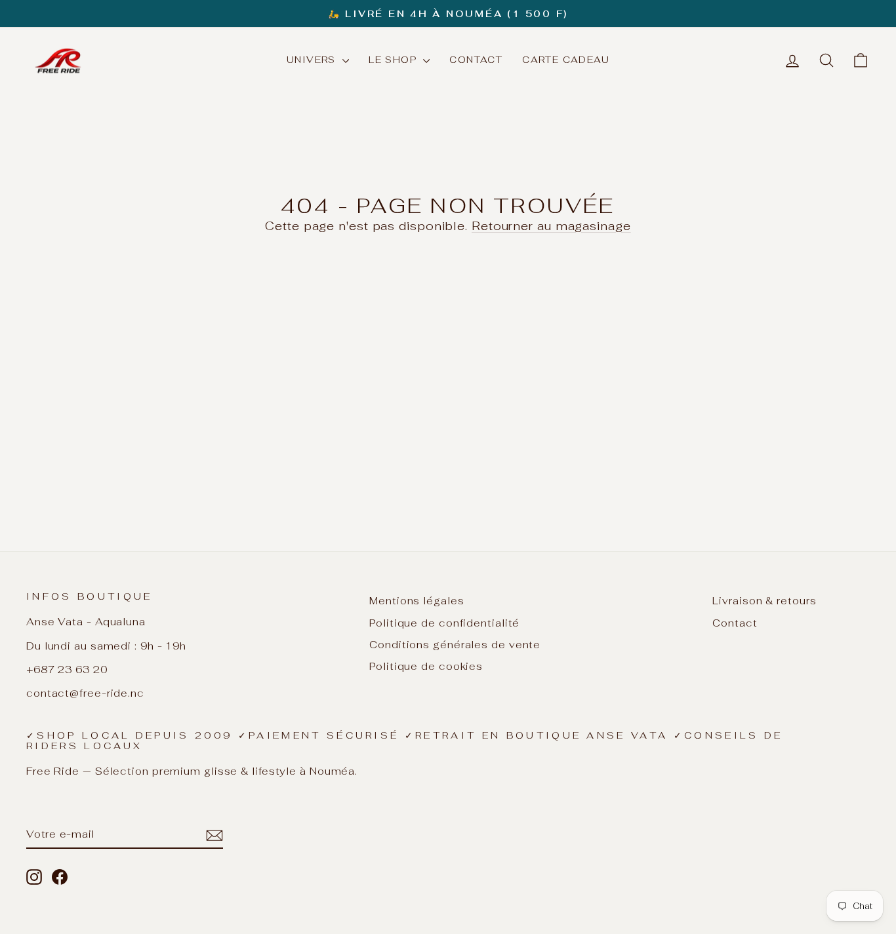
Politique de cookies (426, 666)
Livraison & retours (764, 600)
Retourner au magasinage (551, 225)
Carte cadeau (565, 60)
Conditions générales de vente (454, 644)
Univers (313, 60)
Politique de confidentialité (444, 623)
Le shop (394, 60)
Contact (475, 60)
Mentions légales (416, 600)
